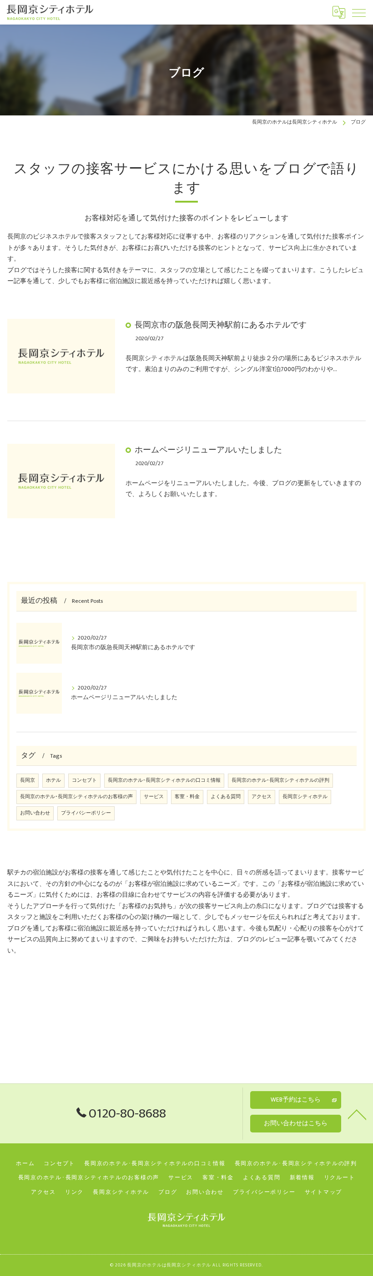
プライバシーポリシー (86, 813)
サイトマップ (324, 1192)
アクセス (262, 797)
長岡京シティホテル (305, 797)
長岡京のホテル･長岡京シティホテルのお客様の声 (76, 797)
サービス (154, 797)
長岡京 (27, 780)
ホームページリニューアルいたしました (208, 450)
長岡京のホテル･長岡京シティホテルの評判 (280, 780)
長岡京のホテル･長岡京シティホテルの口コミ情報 (164, 780)
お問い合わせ (35, 813)
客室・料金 (187, 797)
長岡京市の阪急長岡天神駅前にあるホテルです (221, 325)
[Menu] (359, 12)
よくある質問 (226, 797)
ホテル (53, 780)
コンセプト (84, 780)
